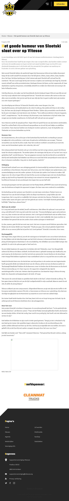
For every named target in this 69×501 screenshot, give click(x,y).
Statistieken (38, 441)
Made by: (29, 497)
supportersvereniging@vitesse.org (21, 474)
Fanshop (37, 437)
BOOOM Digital (37, 497)
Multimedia (38, 432)
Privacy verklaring (15, 479)
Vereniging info (10, 446)
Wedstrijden (9, 441)
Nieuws (9, 36)
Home (4, 36)
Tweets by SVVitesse (34, 488)
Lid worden (61, 4)
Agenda (7, 437)
